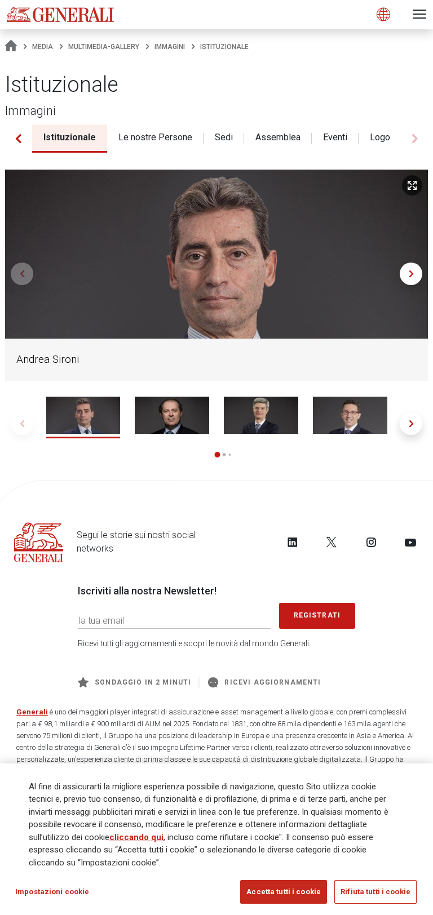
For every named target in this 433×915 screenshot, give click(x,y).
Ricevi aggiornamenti (272, 682)
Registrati (317, 615)
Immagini (169, 47)
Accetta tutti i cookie (283, 891)
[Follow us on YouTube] (410, 542)
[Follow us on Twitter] (331, 542)
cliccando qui (136, 837)
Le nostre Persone (155, 137)
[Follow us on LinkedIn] (292, 542)
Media (42, 47)
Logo (380, 137)
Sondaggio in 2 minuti (143, 682)
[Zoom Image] (412, 185)
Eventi (335, 137)
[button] (18, 138)
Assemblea (278, 137)
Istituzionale (69, 137)
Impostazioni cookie (52, 891)
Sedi (224, 137)
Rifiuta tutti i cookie (375, 891)
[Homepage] (11, 46)
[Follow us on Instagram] (371, 542)
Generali (32, 712)
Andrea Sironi (47, 359)
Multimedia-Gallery (103, 47)
